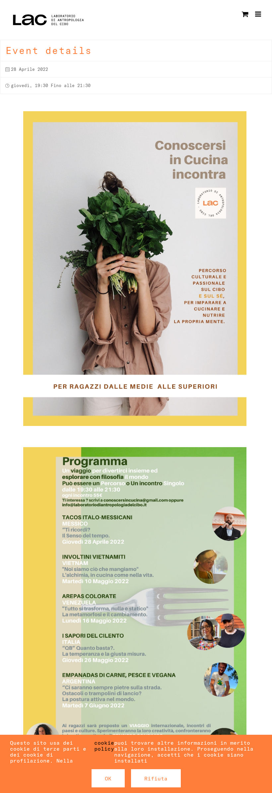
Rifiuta (156, 778)
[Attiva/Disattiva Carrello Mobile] (245, 14)
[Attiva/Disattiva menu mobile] (258, 14)
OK (108, 778)
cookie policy (104, 746)
